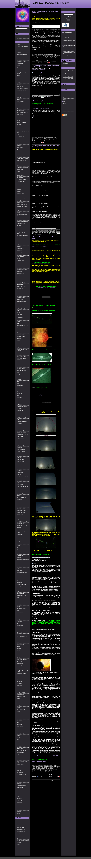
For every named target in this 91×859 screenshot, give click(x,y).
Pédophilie (18, 650)
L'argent (18, 383)
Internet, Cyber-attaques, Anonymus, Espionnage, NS (22, 354)
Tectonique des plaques (20, 752)
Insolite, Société (19, 345)
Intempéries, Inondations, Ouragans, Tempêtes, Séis (22, 350)
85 (53, 780)
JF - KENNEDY (19, 379)
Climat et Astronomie (20, 177)
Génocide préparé (20, 317)
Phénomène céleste (20, 655)
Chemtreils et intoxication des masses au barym (23, 173)
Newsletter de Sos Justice (20, 593)
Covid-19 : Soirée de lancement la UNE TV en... (69, 40)
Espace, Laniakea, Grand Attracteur (22, 282)
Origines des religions (20, 632)
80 (45, 780)
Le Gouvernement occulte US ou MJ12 (22, 434)
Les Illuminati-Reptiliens (53, 771)
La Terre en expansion (20, 425)
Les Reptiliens (19, 527)
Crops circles (19, 225)
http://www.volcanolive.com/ (38, 222)
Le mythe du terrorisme (20, 461)
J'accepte (18, 372)
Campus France (19, 151)
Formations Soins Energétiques (21, 301)
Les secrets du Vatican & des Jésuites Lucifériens (22, 532)
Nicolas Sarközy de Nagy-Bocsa (21, 604)
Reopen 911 (18, 844)
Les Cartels (18, 495)
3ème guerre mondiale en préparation (22, 46)
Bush (17, 149)
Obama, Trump (19, 619)
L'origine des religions (20, 393)
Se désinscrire (69, 18)
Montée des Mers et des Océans (21, 584)
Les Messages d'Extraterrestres (21, 510)
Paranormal (18, 646)
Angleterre (18, 75)
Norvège (18, 610)
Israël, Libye (18, 366)
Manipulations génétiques (20, 561)
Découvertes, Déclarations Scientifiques (23, 242)
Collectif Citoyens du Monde (21, 831)
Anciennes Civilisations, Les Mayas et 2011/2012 (22, 73)
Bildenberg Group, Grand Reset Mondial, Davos (23, 132)
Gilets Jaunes (19, 319)
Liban (17, 547)
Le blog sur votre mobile (20, 438)
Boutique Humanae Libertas (21, 829)
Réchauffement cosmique (20, 694)
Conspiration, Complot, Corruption (22, 204)
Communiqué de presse (20, 193)
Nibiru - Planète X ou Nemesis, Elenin (44, 95)
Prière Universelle (19, 681)
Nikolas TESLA (19, 606)
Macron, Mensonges (20, 553)
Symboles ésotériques (20, 748)
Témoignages (19, 754)
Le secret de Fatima (20, 480)
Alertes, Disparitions (20, 63)
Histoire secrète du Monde (21, 336)
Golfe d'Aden (18, 321)
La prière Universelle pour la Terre (22, 417)
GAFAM (18, 310)
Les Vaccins (18, 545)
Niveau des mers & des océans (21, 608)
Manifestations (19, 557)
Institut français (19, 347)
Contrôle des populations (20, 210)
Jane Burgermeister (20, 374)
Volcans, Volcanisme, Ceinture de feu (37, 232)
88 (58, 780)
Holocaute (18, 340)
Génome (18, 316)
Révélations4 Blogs (19, 846)
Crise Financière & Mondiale (21, 223)
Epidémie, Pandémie (20, 275)
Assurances (18, 106)
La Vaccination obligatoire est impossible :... (69, 38)
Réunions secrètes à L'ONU (21, 709)
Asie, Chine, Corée (19, 97)
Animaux (18, 77)
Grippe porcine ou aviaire (20, 327)
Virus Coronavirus (19, 796)
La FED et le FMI (19, 404)
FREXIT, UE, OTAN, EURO (21, 308)
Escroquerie (18, 280)
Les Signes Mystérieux (20, 534)
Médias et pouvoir (19, 570)
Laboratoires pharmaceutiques (21, 432)
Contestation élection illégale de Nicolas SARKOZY (22, 208)
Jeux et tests (18, 377)
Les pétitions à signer (20, 514)
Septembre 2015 (19, 731)
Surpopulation (19, 744)
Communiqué (19, 191)
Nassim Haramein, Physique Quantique (22, 589)
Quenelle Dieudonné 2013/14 (21, 692)
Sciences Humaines (20, 726)
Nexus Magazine (19, 599)
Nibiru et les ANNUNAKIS (45, 773)
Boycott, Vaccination (20, 143)
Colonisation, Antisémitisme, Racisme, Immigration (22, 187)
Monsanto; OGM (19, 582)
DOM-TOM (18, 258)
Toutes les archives (66, 110)
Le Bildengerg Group (20, 436)
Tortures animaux (19, 759)
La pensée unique (19, 415)
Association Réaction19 (20, 101)
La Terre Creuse (19, 423)
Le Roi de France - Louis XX (21, 478)
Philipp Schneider (19, 657)
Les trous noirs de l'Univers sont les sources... (68, 35)
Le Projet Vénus (19, 474)
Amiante (18, 70)
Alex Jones (18, 65)
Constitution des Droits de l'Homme (22, 206)
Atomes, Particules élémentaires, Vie (22, 112)
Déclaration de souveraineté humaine (22, 235)
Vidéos (18, 794)
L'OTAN (18, 395)
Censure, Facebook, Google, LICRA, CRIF (22, 163)
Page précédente (35, 780)
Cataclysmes (19, 154)
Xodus (18, 849)
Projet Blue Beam (19, 683)
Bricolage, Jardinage (20, 147)
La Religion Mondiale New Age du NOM (22, 421)
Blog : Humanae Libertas (20, 827)
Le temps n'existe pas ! (20, 484)
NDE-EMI (18, 591)
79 (43, 780)
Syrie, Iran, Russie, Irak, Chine (21, 750)
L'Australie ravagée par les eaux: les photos (45, 101)
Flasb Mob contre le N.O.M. (21, 297)
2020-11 (64, 101)
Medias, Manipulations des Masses (22, 572)
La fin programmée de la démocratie (22, 406)
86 (55, 780)
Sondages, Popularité (20, 741)
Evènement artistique (20, 288)
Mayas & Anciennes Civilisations (21, 566)
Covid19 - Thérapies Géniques (22, 102)
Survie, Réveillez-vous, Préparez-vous (22, 746)
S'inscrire (69, 16)
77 (40, 780)
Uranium (18, 776)
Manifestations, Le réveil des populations (23, 559)
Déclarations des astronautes (21, 237)
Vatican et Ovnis (19, 783)
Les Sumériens (19, 541)
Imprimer (40, 96)
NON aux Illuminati (19, 838)
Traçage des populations (20, 764)
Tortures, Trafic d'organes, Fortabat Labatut (22, 762)
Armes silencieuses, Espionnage (21, 90)
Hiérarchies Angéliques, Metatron (21, 332)
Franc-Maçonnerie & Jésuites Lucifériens (23, 303)
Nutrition (18, 617)
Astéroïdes (18, 108)
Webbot (18, 807)
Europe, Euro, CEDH (20, 284)
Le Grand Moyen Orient (20, 459)
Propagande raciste (19, 685)
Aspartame (18, 99)
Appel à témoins (19, 82)
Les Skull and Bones (20, 536)
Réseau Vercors (19, 707)
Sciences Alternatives (20, 724)
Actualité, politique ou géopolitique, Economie (22, 55)
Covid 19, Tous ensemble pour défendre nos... (69, 46)
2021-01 (64, 97)
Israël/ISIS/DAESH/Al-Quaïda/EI (21, 370)
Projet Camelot (19, 842)
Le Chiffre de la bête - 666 (20, 445)
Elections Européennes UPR (21, 262)
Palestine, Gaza (19, 642)
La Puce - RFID (19, 419)
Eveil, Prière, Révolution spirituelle (22, 286)
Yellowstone (18, 813)
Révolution (18, 713)
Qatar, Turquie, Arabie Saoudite (21, 690)
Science (18, 722)
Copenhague (18, 212)
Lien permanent (56, 95)
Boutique (18, 141)
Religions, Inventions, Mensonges (22, 700)
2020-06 (64, 103)
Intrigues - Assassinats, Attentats (21, 356)
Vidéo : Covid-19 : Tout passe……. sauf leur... (69, 43)
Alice (17, 823)
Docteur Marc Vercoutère (20, 256)
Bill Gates (18, 134)
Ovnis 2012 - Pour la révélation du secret (23, 840)
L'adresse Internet (65, 63)
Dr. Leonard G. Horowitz (20, 260)
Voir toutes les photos (36, 71)
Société (18, 739)
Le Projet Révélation (20, 472)
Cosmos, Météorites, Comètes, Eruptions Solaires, (23, 217)
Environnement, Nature (20, 273)
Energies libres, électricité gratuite (22, 269)
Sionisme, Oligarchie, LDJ (20, 733)
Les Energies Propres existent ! (21, 497)
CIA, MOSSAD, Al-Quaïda (20, 175)
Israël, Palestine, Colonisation (21, 368)
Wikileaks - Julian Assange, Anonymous (22, 809)
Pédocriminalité (19, 648)
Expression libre (19, 293)
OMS (17, 623)
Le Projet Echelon (19, 470)
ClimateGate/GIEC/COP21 (21, 183)
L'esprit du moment (19, 387)
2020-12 (64, 99)
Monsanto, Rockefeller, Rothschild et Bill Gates (23, 580)
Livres (17, 549)
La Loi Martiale (19, 408)
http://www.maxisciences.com (38, 69)
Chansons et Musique (20, 169)
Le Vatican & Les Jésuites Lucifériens (22, 486)
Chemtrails (18, 171)
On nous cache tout (20, 625)
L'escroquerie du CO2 (20, 385)
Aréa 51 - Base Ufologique (20, 86)
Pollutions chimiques (20, 665)
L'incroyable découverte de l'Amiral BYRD (22, 391)
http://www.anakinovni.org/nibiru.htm (38, 388)
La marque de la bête (20, 410)
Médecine (18, 568)
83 (50, 780)
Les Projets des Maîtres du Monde (22, 521)
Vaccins (18, 781)
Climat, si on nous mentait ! (21, 181)
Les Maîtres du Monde (20, 506)
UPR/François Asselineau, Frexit (21, 774)
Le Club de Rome (19, 447)
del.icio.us (35, 96)
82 (48, 780)
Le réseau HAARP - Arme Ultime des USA (22, 476)
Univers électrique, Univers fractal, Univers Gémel (22, 770)
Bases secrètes (19, 124)
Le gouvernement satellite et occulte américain (22, 455)
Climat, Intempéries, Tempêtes (21, 179)
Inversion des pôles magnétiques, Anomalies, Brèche (22, 359)
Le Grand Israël (19, 457)
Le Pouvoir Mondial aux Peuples (50, 3)
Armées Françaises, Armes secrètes (22, 88)
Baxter (18, 126)
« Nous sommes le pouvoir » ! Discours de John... (69, 53)
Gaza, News (18, 312)
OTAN (17, 634)
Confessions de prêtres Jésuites (21, 198)
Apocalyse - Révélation (47, 766)
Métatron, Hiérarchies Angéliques (21, 574)
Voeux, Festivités (19, 802)
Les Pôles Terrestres (20, 519)
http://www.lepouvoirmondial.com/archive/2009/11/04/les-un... (40, 263)
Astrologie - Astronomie (20, 110)
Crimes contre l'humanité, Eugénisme (22, 221)
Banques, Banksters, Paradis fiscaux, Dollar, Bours (22, 120)
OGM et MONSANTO (20, 621)
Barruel (18, 825)
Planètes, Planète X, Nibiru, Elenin (22, 659)
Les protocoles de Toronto (20, 523)
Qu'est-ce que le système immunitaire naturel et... (68, 50)
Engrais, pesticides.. (20, 271)
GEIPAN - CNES (19, 314)
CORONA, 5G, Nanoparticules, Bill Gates (22, 215)
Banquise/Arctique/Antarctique (21, 122)
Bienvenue (18, 37)
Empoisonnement (19, 267)
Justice (18, 381)
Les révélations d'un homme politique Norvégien (22, 529)
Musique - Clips (19, 586)
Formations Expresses (20, 299)
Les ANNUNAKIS (46, 771)
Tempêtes (51, 95)
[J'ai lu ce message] (89, 857)
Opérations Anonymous (20, 630)
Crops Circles (19, 227)
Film (17, 295)
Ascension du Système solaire (21, 95)
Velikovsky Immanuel (20, 787)
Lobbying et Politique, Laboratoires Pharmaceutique (22, 551)
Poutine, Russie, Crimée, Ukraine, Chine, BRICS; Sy (23, 671)
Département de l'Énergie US (21, 244)
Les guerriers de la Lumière (21, 501)
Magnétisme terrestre (20, 555)
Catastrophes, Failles (20, 156)
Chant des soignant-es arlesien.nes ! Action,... (68, 55)
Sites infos (18, 735)
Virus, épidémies (19, 798)
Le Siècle (18, 482)
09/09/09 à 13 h (19, 44)
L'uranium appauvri (19, 397)
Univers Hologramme (20, 772)
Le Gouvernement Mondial (21, 453)
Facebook (49, 96)
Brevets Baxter (19, 145)
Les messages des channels (21, 512)
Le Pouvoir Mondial (19, 463)
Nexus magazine (19, 836)
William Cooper (19, 811)
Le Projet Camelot (19, 468)
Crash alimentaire (19, 219)
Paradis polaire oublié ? (20, 644)
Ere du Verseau (47, 56)
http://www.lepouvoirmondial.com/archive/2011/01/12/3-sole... (40, 246)
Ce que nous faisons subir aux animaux (22, 158)
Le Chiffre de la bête (20, 443)
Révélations (18, 711)
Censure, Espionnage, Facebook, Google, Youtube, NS (22, 161)
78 (42, 780)
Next (33, 116)
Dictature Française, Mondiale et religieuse (21, 254)
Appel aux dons (19, 84)
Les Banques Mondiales (20, 493)
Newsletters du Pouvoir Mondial (21, 595)
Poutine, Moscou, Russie (20, 668)
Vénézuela (18, 789)
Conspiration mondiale (20, 202)
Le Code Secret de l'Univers (21, 449)
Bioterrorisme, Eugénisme (20, 136)
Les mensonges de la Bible (21, 508)
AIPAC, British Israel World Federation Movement (22, 59)
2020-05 (64, 105)
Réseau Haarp (19, 705)
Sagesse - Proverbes (20, 718)
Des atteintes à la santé (20, 248)
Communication (19, 189)
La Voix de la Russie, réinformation (22, 430)
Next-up (18, 597)
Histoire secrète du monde (21, 334)
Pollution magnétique (20, 663)
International (18, 352)
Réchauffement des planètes (21, 696)
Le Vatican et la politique (20, 488)
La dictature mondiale (20, 402)
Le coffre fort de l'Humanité (21, 451)
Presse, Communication (20, 677)
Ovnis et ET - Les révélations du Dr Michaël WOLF (22, 637)
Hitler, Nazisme (19, 338)
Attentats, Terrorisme (20, 114)
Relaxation (18, 698)
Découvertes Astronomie (48, 769)
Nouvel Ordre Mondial (20, 612)
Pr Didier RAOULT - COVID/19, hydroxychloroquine (21, 673)
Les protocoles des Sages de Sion (22, 525)
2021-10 (64, 92)
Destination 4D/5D (19, 250)
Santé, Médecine (19, 720)
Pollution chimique (19, 661)
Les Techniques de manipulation (21, 543)
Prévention (18, 679)
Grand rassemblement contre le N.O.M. (22, 325)
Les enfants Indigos (19, 499)
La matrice (18, 412)
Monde (33, 22)
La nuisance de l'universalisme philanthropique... (67, 33)
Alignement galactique (20, 67)
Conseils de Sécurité (20, 200)
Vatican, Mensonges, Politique (21, 785)
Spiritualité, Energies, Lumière (38, 59)
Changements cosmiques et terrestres (22, 167)
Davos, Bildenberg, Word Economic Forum (22, 233)
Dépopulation (18, 246)
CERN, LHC (18, 165)
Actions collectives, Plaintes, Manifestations (21, 52)
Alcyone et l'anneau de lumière (21, 61)
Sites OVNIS (18, 737)
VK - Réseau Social (19, 800)
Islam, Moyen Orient (20, 364)
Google (18, 323)
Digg (45, 96)
